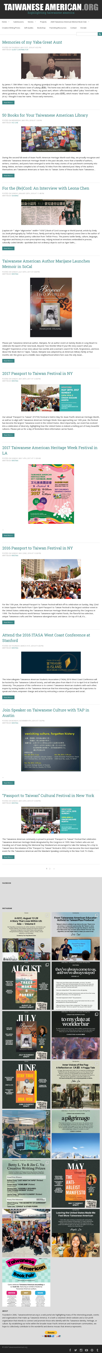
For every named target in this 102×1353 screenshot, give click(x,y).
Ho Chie (15, 123)
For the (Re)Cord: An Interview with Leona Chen (45, 188)
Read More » (8, 102)
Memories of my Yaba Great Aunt (32, 42)
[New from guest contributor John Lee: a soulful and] (76, 1085)
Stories (30, 22)
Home (4, 22)
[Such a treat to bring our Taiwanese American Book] (26, 1134)
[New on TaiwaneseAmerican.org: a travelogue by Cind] (76, 1134)
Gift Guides (28, 28)
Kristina (15, 274)
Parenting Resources (58, 28)
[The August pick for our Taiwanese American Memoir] (26, 986)
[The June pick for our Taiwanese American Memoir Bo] (26, 1085)
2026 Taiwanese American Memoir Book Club (69, 22)
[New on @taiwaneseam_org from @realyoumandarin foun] (76, 1233)
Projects (43, 22)
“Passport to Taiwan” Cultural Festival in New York (48, 795)
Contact (73, 28)
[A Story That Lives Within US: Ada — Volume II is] (26, 936)
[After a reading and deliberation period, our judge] (26, 1184)
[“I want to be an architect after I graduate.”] (76, 986)
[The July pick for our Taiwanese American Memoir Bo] (26, 1035)
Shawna (15, 196)
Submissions (18, 22)
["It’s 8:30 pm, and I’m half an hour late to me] (76, 1035)
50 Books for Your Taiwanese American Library (45, 115)
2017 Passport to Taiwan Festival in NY (37, 373)
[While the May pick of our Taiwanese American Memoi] (76, 1184)
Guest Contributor (20, 50)
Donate (83, 28)
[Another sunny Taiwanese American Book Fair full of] (26, 1233)
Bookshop (41, 28)
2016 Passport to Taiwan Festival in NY (37, 548)
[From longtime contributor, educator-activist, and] (76, 936)
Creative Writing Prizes (11, 28)
